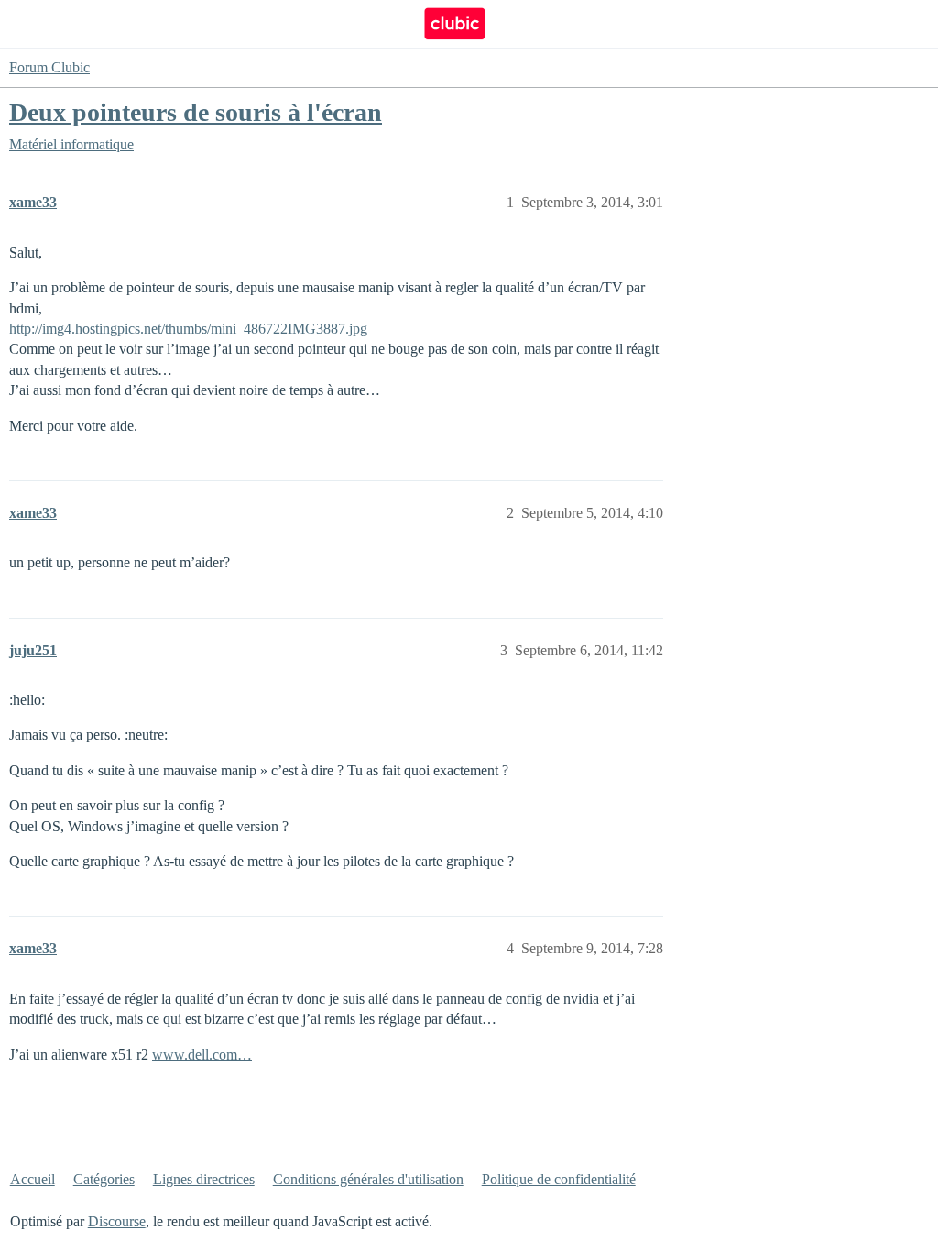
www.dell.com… (202, 1054)
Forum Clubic (49, 67)
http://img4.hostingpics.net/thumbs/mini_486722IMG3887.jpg (188, 328)
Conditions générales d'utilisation (368, 1179)
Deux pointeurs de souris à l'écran (195, 112)
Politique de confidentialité (559, 1179)
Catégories (104, 1179)
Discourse (117, 1221)
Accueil (32, 1179)
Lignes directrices (204, 1179)
